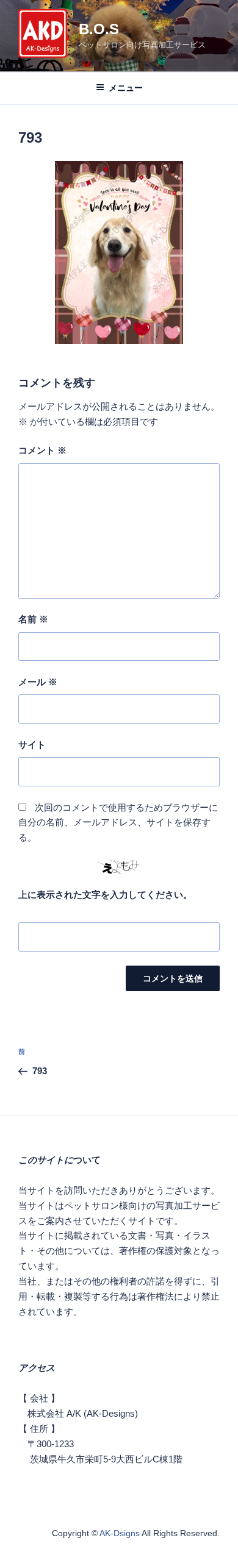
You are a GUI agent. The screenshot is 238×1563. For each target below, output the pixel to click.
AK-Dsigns (119, 1533)
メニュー (126, 88)
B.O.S (99, 29)
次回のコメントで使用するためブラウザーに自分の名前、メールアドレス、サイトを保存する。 (118, 822)
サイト (32, 744)
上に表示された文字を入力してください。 (105, 894)
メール (37, 682)
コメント (42, 450)
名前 (33, 619)
